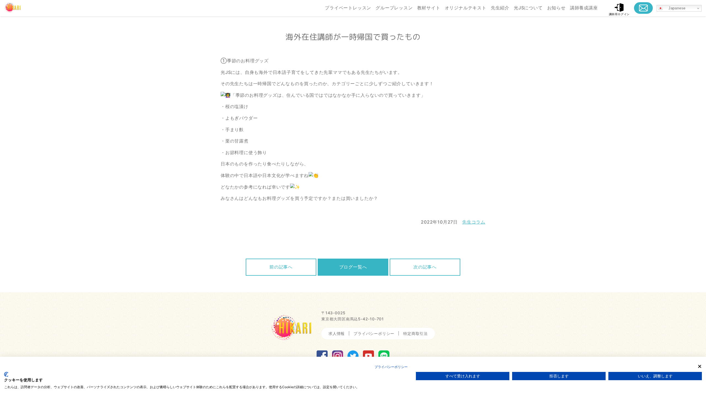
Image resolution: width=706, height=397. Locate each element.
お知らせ (556, 7)
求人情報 (336, 333)
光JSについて (528, 7)
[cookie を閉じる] (699, 366)
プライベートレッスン (348, 7)
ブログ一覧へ (353, 267)
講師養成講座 (584, 7)
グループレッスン (394, 7)
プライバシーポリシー (374, 333)
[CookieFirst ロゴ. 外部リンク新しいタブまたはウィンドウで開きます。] (6, 374)
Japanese (674, 8)
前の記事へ (281, 267)
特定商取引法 (415, 333)
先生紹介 (500, 7)
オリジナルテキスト (465, 7)
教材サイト (428, 7)
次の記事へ (425, 267)
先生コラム (473, 222)
